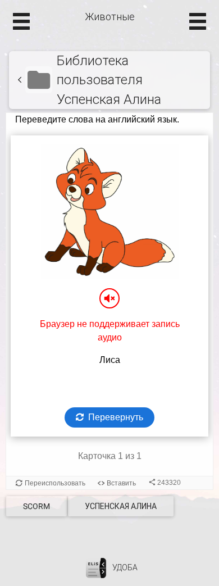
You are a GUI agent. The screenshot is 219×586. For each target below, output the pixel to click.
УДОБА (125, 567)
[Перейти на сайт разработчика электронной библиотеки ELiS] (96, 567)
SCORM (36, 506)
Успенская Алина (121, 506)
